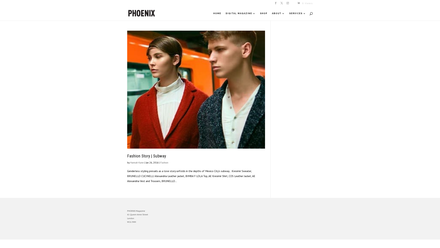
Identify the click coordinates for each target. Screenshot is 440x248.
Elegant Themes (143, 234)
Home (217, 13)
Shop (263, 13)
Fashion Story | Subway (146, 156)
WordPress (164, 234)
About (276, 13)
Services (295, 13)
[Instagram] (288, 4)
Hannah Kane (137, 162)
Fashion (164, 162)
